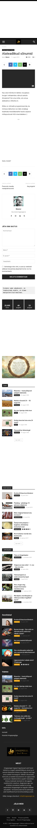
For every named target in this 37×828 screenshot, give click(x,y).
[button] (3, 42)
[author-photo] (18, 206)
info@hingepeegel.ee (27, 796)
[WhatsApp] (20, 65)
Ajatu (16, 412)
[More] (29, 65)
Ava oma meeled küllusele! (23, 640)
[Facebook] (11, 65)
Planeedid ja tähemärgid (22, 430)
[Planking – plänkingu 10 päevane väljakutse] (7, 505)
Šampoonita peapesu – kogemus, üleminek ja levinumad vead (21, 525)
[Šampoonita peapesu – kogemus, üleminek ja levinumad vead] (7, 525)
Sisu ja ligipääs (11, 820)
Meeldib (7, 300)
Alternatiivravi (18, 517)
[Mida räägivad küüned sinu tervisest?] (7, 515)
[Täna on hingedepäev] (7, 557)
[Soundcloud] (20, 216)
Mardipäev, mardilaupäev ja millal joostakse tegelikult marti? (23, 598)
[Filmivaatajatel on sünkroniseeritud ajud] (7, 577)
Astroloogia (17, 720)
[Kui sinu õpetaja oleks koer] (7, 413)
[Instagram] (16, 216)
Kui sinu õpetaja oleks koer (23, 410)
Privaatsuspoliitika (23, 818)
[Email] (25, 65)
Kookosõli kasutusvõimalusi (23, 493)
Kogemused (17, 529)
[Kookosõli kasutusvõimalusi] (7, 495)
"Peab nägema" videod (8, 50)
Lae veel (17, 440)
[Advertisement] (18, 19)
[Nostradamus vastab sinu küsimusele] (7, 536)
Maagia (16, 538)
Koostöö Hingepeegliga (10, 735)
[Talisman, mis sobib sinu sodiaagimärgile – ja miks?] (7, 718)
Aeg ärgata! (31, 186)
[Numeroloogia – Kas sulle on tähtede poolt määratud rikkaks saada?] (7, 631)
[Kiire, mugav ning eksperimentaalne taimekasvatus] (7, 587)
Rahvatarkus (18, 557)
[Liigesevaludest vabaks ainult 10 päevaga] (7, 662)
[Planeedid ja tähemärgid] (7, 432)
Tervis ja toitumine (19, 507)
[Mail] (18, 810)
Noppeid (17, 579)
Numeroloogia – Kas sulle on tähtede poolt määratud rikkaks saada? (23, 631)
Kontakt (4, 732)
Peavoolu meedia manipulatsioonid (8, 187)
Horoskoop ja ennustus (20, 710)
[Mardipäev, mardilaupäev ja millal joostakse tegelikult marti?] (7, 598)
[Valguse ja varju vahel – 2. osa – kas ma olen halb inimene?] (7, 567)
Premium (17, 395)
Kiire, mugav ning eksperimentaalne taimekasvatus (20, 587)
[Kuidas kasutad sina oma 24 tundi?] (7, 422)
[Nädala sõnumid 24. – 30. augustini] (7, 403)
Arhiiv (8, 818)
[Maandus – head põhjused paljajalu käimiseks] (7, 393)
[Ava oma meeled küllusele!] (7, 642)
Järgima (18, 300)
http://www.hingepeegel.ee (18, 212)
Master (8, 57)
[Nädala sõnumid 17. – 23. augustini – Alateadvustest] (7, 708)
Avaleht (4, 47)
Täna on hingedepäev (21, 555)
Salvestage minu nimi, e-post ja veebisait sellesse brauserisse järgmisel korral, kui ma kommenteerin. (17, 269)
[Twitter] (15, 65)
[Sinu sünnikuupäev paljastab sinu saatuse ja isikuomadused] (7, 652)
